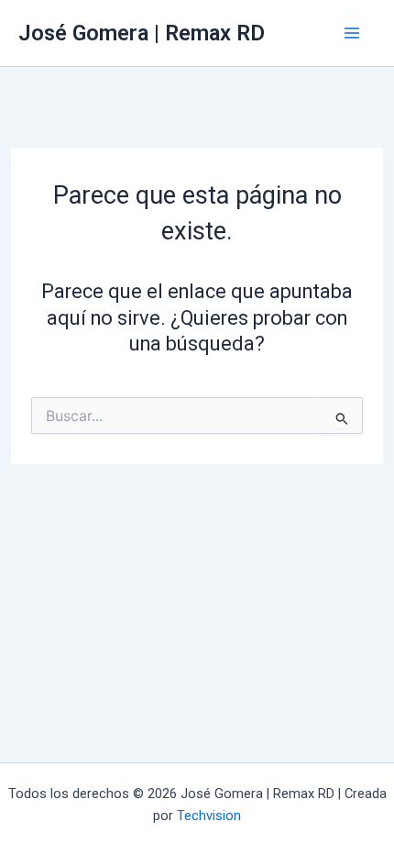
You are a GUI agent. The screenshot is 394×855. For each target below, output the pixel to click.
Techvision (209, 815)
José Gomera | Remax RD (141, 33)
